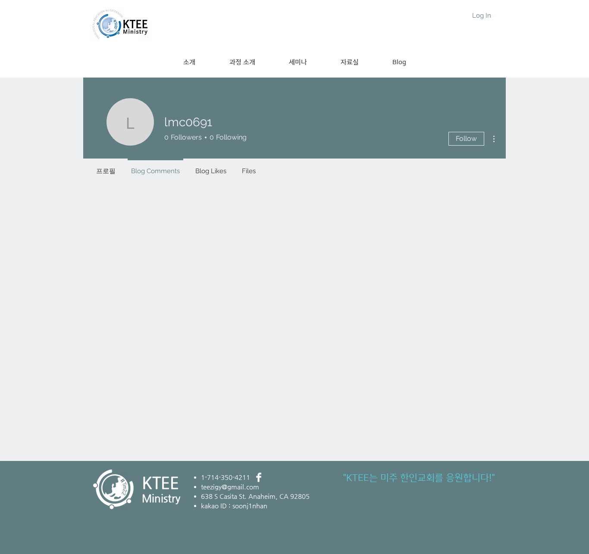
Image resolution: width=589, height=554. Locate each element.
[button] (242, 62)
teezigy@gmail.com (230, 486)
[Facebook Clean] (258, 477)
